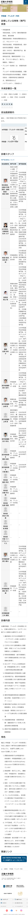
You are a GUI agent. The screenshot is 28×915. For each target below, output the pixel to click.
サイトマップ (3, 906)
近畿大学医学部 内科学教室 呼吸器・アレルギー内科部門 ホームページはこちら (14, 859)
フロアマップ (5, 899)
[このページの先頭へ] (25, 900)
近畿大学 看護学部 (8, 893)
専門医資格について (8, 160)
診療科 (6, 869)
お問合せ (4, 902)
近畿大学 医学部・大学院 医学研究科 (20, 886)
